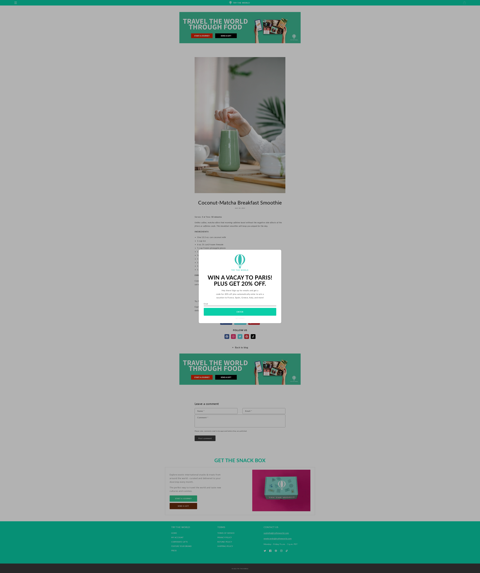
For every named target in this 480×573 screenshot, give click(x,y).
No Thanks (240, 318)
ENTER (240, 312)
